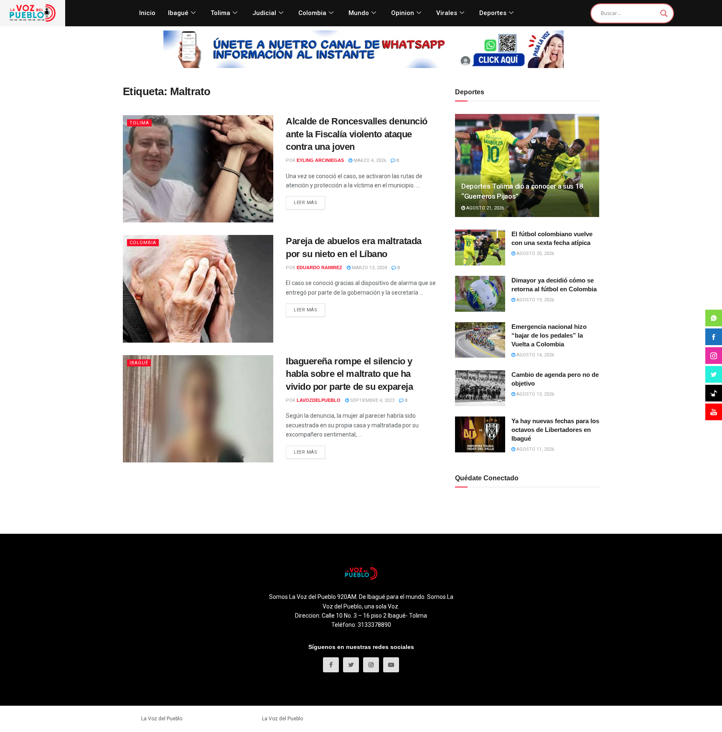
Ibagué (178, 13)
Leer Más (305, 202)
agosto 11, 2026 (534, 449)
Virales (446, 13)
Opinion (402, 13)
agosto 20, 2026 (534, 253)
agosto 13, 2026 (534, 394)
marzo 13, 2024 (369, 267)
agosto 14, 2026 (534, 355)
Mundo (358, 13)
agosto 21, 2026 (484, 208)
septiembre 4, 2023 (371, 400)
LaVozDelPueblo (319, 400)
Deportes (492, 13)
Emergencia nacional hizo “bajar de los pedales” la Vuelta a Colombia (549, 335)
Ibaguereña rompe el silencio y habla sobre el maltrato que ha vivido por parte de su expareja (349, 374)
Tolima (220, 13)
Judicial (264, 13)
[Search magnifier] (664, 13)
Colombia (312, 13)
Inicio (147, 13)
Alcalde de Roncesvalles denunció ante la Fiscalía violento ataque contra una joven (356, 134)
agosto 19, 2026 (534, 300)
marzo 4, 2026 (369, 160)
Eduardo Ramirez (319, 267)
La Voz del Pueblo (161, 719)
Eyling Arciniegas (320, 160)
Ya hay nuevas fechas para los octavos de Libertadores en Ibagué (555, 429)
